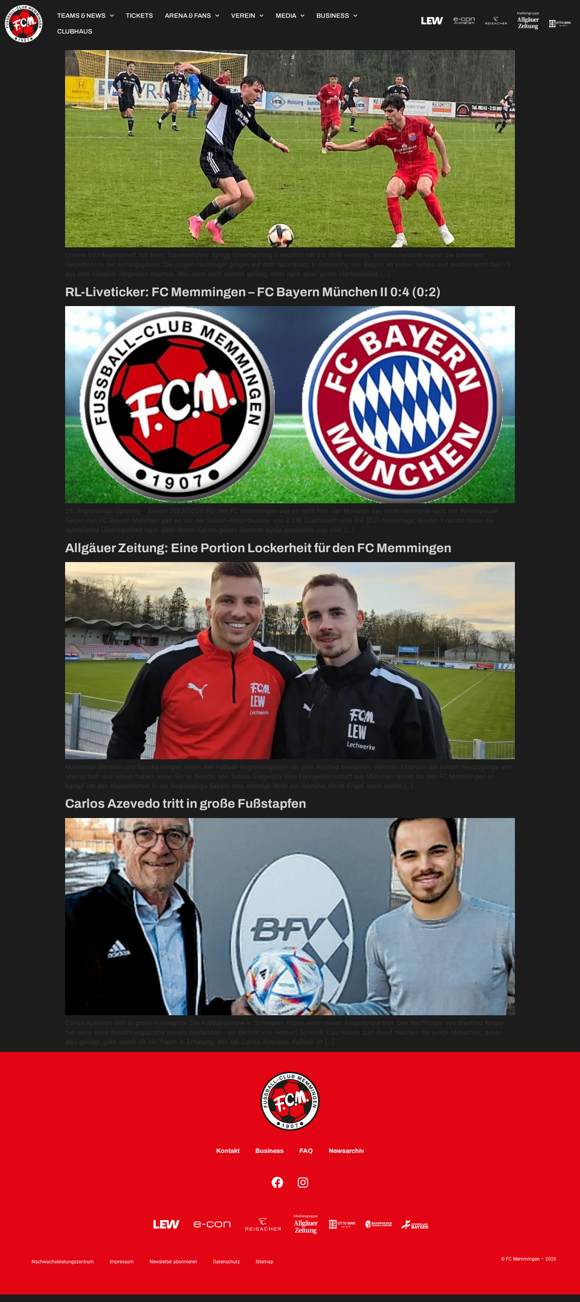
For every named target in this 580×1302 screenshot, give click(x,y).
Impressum (122, 1262)
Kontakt (227, 1150)
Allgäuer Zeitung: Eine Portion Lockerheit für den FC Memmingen (258, 548)
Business (332, 15)
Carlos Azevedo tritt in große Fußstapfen (185, 804)
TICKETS (139, 15)
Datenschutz (226, 1262)
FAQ (306, 1150)
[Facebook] (277, 1182)
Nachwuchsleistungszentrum (63, 1262)
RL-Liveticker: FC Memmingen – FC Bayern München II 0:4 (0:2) (253, 292)
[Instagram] (303, 1182)
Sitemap (264, 1262)
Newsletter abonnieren (173, 1262)
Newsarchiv (346, 1150)
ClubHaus (74, 31)
